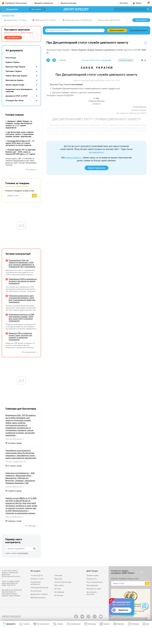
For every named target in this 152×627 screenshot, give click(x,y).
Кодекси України (13, 62)
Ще (147, 624)
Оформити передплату (43, 3)
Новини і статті (37, 579)
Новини (60, 624)
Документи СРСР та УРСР (17, 96)
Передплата (91, 579)
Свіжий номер (92, 575)
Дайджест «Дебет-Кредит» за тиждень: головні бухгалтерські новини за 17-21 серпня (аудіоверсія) (18, 124)
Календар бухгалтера (39, 587)
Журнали (58, 579)
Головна (26, 624)
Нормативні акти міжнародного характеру (19, 90)
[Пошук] (34, 548)
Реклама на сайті (93, 589)
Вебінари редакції (38, 597)
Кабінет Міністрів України (16, 76)
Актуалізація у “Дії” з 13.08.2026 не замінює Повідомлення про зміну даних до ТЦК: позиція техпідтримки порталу (20, 161)
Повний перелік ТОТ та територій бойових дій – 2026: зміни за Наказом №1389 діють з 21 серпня (20, 152)
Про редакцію (92, 585)
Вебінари (135, 624)
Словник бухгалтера (62, 582)
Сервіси (106, 624)
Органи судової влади (15, 85)
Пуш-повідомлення (94, 582)
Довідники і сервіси (39, 594)
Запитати (123, 610)
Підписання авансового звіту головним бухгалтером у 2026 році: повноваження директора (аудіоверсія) (22, 299)
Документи (12, 9)
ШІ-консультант (43, 624)
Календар (92, 624)
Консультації (36, 591)
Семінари (58, 575)
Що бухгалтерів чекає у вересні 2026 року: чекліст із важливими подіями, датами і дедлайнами (19, 134)
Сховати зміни (126, 60)
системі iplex (106, 60)
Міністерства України (14, 80)
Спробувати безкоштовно (16, 3)
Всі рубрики (59, 592)
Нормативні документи (36, 583)
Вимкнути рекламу (68, 3)
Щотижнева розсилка (91, 593)
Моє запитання (13, 37)
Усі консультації (29, 352)
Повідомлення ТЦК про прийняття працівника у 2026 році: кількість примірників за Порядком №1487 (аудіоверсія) (22, 263)
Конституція (11, 58)
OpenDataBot (23, 553)
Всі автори (58, 595)
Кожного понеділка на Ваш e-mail (19, 191)
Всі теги (57, 589)
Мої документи (141, 20)
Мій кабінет (59, 585)
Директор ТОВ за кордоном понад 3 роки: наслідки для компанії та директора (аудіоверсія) (20, 336)
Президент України (14, 71)
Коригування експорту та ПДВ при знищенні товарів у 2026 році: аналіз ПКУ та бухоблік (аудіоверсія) (21, 317)
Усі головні (31, 170)
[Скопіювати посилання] (48, 60)
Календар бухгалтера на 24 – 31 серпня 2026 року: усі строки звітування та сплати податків (19, 143)
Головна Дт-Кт (37, 575)
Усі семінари (30, 526)
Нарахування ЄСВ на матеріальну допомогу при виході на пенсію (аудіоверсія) (23, 281)
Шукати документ (117, 30)
